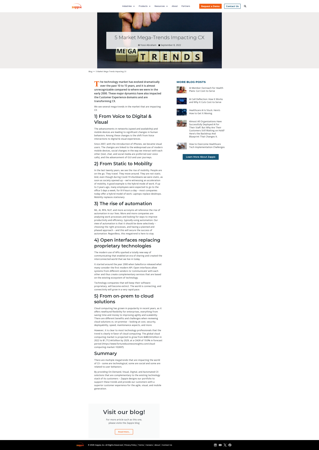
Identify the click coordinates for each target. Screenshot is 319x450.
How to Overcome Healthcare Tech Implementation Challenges (207, 145)
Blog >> (91, 71)
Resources (160, 6)
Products (143, 6)
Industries (127, 6)
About (175, 6)
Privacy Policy (130, 445)
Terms (141, 445)
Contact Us (167, 445)
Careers (149, 445)
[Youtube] (220, 445)
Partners (185, 6)
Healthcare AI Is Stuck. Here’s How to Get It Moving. (204, 112)
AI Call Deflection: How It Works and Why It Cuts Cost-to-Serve (206, 101)
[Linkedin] (215, 445)
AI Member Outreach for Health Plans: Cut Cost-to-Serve (206, 89)
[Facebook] (229, 445)
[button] (245, 6)
